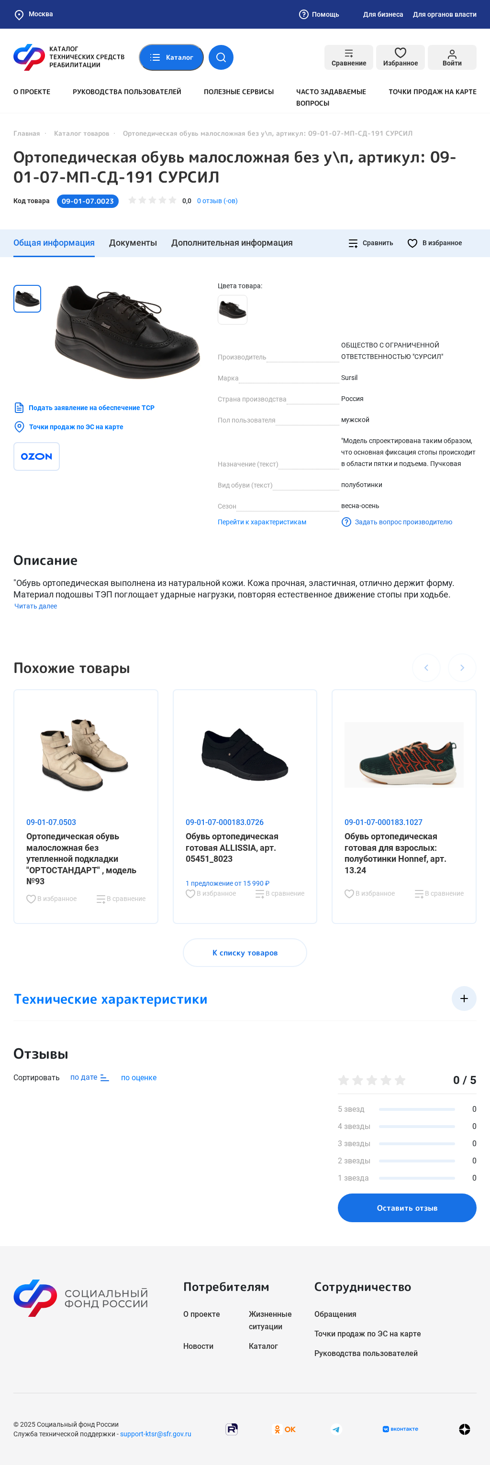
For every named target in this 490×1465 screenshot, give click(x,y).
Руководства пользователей (127, 91)
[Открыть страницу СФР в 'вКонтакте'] (400, 1429)
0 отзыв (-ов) (217, 201)
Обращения (335, 1314)
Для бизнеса (383, 14)
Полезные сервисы (239, 91)
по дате (84, 1077)
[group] (126, 332)
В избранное (441, 243)
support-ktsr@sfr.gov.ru (155, 1434)
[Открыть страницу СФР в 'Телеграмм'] (336, 1428)
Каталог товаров (81, 133)
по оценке (138, 1077)
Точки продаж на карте (433, 91)
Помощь (325, 14)
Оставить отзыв (407, 1208)
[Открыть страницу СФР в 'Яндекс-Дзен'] (465, 1429)
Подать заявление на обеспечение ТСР (92, 408)
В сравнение (125, 898)
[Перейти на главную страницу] (68, 57)
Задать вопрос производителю (403, 522)
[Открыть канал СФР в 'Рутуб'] (232, 1428)
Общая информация (54, 243)
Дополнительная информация (232, 243)
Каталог (263, 1346)
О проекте (31, 91)
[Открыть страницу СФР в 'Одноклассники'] (284, 1428)
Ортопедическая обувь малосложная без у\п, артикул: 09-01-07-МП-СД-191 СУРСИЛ (235, 167)
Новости (198, 1346)
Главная (26, 133)
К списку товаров (245, 952)
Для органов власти (445, 14)
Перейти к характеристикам (262, 522)
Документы (133, 243)
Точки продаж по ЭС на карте (76, 427)
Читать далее (35, 606)
